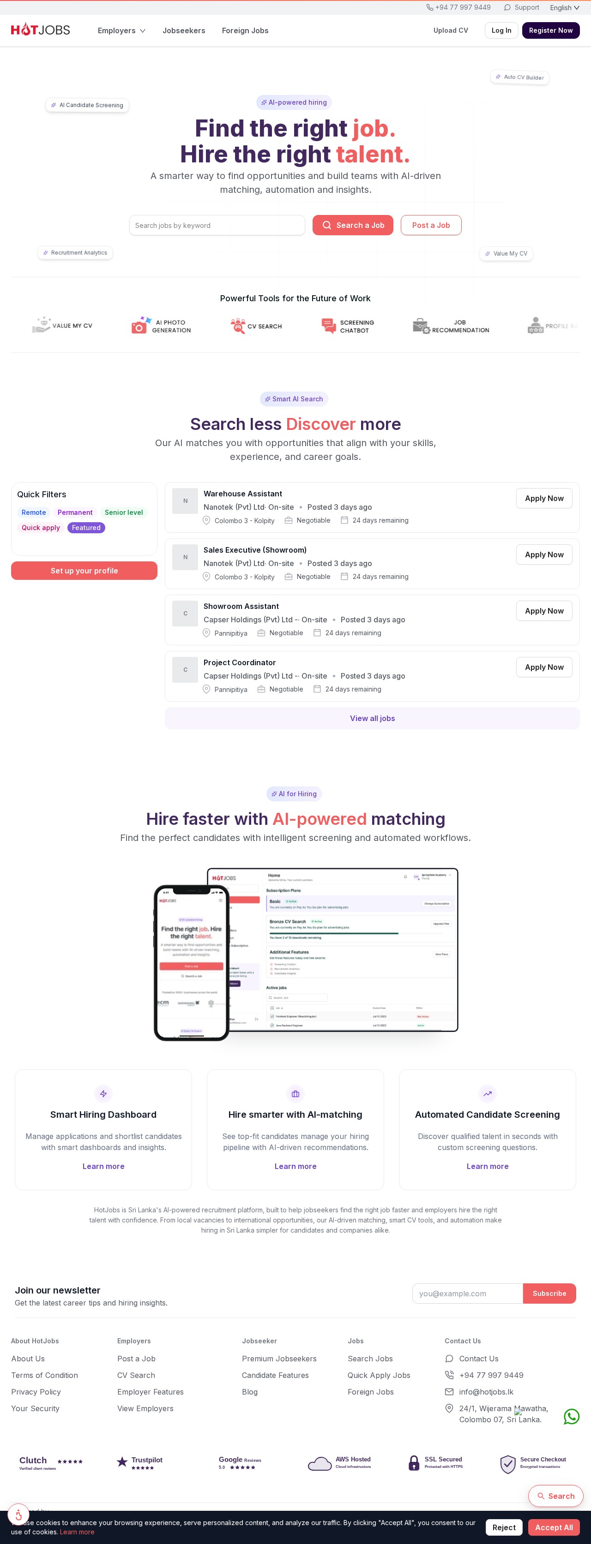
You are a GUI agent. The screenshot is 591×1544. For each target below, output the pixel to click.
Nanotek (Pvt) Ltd (234, 507)
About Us (28, 1358)
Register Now (551, 30)
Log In (502, 30)
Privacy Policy (36, 1391)
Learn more (77, 1532)
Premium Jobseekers (279, 1358)
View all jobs (372, 718)
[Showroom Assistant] (372, 620)
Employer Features (150, 1391)
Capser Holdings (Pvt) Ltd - (251, 619)
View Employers (145, 1408)
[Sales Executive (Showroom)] (372, 563)
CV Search (136, 1375)
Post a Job (431, 225)
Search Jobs (370, 1358)
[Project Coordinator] (372, 676)
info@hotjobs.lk (486, 1391)
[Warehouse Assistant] (372, 507)
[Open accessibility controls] (18, 1514)
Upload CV (451, 30)
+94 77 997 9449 (491, 1375)
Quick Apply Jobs (379, 1375)
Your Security (35, 1408)
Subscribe (550, 1293)
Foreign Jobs (371, 1391)
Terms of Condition (44, 1375)
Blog (250, 1391)
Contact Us (479, 1358)
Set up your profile (84, 570)
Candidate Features (275, 1375)
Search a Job (361, 225)
